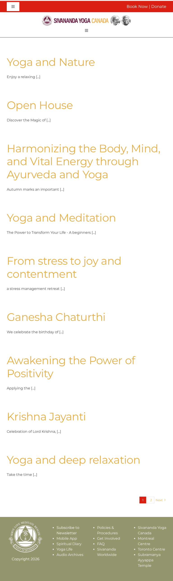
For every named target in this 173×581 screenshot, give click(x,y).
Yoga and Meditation (61, 217)
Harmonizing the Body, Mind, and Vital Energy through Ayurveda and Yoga (83, 161)
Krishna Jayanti (46, 416)
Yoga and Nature (51, 62)
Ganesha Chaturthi (56, 317)
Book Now (137, 6)
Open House (40, 105)
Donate (158, 6)
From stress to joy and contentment (64, 267)
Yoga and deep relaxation (73, 459)
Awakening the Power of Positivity (71, 367)
